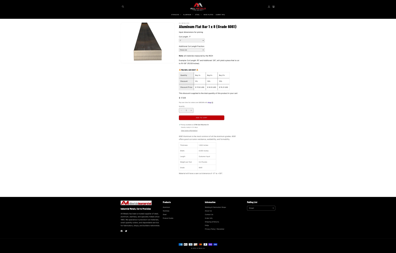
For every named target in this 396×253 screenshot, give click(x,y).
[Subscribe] (273, 208)
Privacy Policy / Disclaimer (214, 229)
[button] (123, 6)
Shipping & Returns (212, 222)
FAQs (207, 225)
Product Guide (168, 218)
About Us (208, 211)
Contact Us (209, 214)
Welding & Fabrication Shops (215, 207)
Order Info (208, 218)
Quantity (181, 106)
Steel (165, 214)
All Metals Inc (201, 248)
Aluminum (166, 207)
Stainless (166, 211)
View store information (189, 130)
